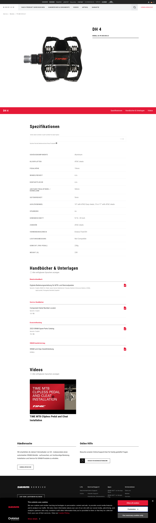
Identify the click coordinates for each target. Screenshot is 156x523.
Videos (76, 7)
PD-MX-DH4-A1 (21, 14)
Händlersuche (147, 7)
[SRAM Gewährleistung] (125, 350)
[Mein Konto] (149, 2)
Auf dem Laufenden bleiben (31, 496)
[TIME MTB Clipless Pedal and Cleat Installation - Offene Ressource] (53, 396)
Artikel (85, 7)
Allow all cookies (133, 503)
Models (12, 14)
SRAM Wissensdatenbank (98, 460)
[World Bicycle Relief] (111, 2)
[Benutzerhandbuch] (125, 286)
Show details (32, 519)
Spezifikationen (116, 111)
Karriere (127, 496)
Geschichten (84, 490)
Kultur (82, 493)
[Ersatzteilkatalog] (125, 330)
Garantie (95, 7)
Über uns (128, 490)
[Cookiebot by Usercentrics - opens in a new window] (13, 518)
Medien (127, 493)
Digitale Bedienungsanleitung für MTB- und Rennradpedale (60, 287)
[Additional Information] (122, 139)
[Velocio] (98, 2)
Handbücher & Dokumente (59, 7)
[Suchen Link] (134, 7)
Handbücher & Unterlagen (135, 111)
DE (154, 2)
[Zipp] (66, 2)
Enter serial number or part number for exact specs (44, 135)
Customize (132, 509)
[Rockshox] (51, 2)
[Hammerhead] (89, 2)
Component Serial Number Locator (43, 311)
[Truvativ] (59, 2)
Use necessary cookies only (133, 515)
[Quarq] (73, 2)
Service (9, 7)
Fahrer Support (92, 490)
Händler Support (93, 493)
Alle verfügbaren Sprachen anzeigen (45, 272)
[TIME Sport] (81, 2)
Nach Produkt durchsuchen (33, 7)
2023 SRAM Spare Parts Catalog (42, 331)
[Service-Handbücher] (125, 309)
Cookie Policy (63, 513)
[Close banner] (152, 501)
